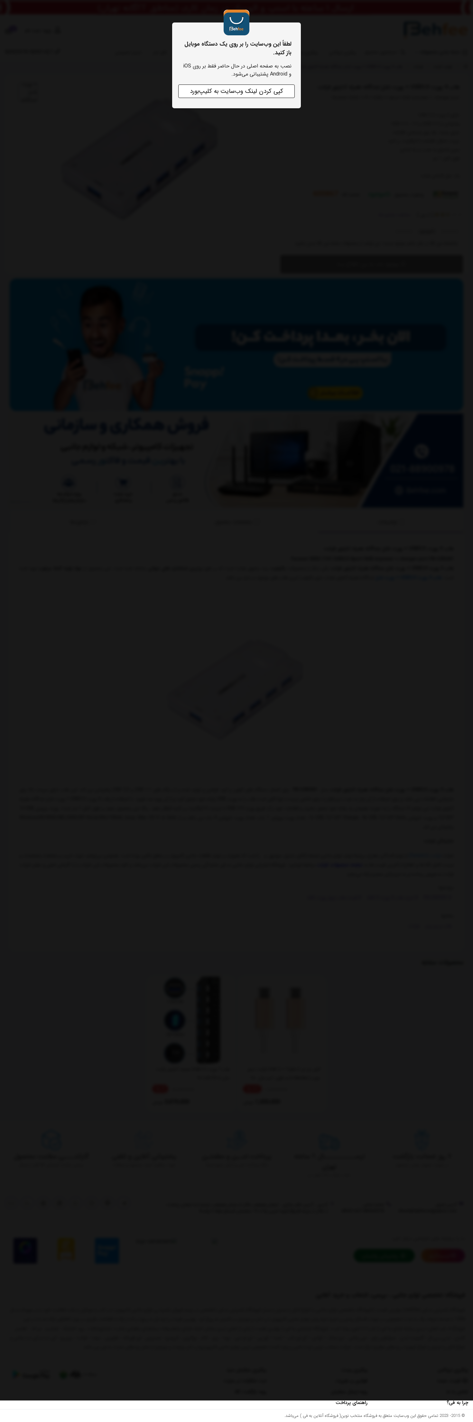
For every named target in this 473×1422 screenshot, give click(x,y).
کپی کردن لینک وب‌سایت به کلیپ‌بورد (236, 91)
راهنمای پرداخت (351, 1403)
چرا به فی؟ (457, 1403)
